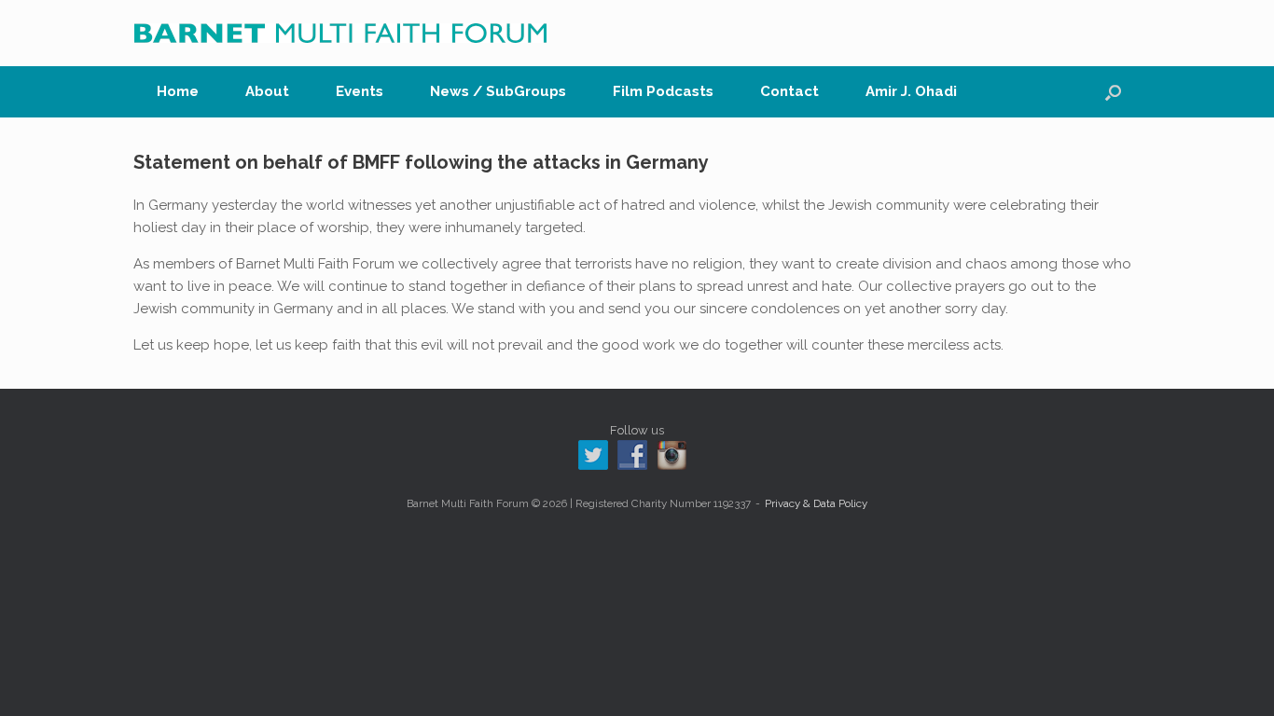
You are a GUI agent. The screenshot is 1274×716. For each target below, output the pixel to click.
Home (178, 91)
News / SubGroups (498, 91)
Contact (789, 91)
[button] (1113, 91)
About (267, 91)
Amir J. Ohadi (911, 91)
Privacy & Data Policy (816, 503)
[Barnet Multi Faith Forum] (340, 33)
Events (359, 91)
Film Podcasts (663, 91)
